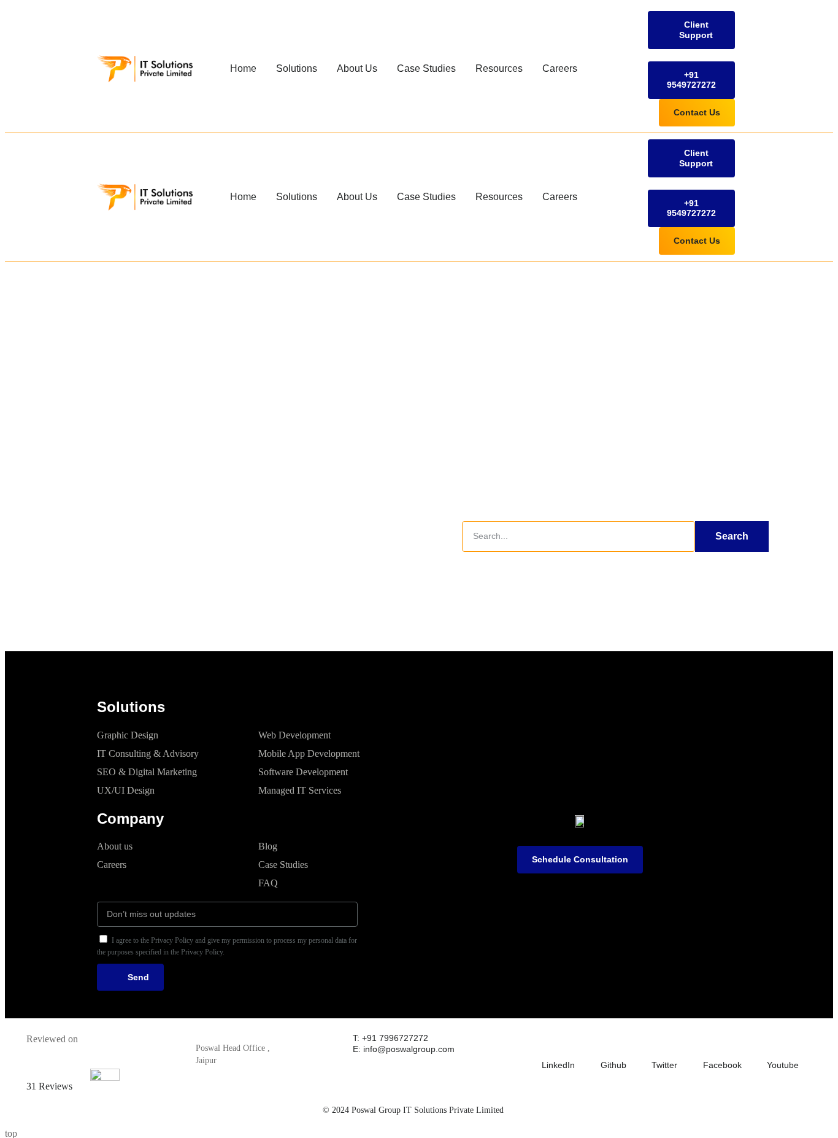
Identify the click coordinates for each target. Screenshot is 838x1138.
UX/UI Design (126, 790)
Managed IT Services (299, 790)
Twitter (664, 1065)
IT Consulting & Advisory (148, 753)
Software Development (303, 772)
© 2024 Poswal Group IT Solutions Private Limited (413, 1110)
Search (731, 536)
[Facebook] (710, 1041)
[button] (691, 30)
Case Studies (426, 68)
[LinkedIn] (549, 1041)
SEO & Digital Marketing (147, 772)
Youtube (783, 1065)
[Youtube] (774, 1041)
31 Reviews (49, 1086)
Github (613, 1065)
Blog (267, 846)
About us (115, 846)
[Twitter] (659, 1041)
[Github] (608, 1041)
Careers (559, 68)
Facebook (722, 1065)
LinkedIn (558, 1065)
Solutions (296, 68)
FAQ (268, 883)
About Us (357, 68)
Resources (499, 68)
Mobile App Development (308, 753)
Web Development (294, 735)
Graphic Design (127, 735)
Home (243, 68)
